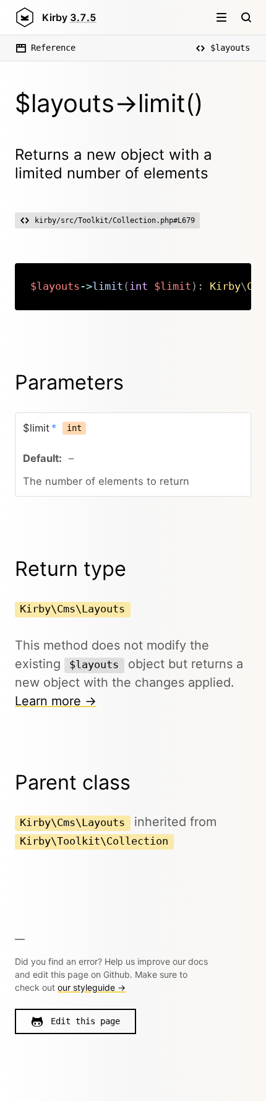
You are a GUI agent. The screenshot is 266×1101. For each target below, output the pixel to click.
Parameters (69, 382)
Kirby (69, 17)
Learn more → (56, 701)
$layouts (230, 48)
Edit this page (85, 1021)
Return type (70, 569)
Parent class (73, 782)
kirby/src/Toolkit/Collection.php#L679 (115, 220)
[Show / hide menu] (221, 17)
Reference (53, 48)
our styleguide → (92, 987)
